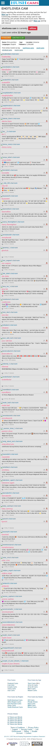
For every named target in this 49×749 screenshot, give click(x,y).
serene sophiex (8, 599)
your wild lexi (7, 341)
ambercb (5, 586)
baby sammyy (7, 509)
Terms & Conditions (18, 727)
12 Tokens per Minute (15, 717)
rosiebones (6, 302)
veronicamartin (7, 612)
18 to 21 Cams (33, 685)
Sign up (5, 14)
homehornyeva (8, 547)
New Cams (31, 704)
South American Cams (15, 707)
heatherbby (6, 57)
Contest (28, 733)
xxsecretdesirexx (8, 625)
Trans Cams (12, 689)
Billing (26, 731)
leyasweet (6, 199)
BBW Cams (32, 705)
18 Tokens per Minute (15, 719)
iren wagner (6, 263)
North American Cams (15, 700)
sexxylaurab (6, 237)
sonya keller (6, 160)
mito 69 (5, 186)
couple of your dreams (10, 664)
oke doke (5, 276)
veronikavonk (7, 418)
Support (15, 729)
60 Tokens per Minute (15, 722)
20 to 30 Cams (33, 687)
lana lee (5, 289)
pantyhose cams (28, 48)
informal (5, 367)
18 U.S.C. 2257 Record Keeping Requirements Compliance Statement (24, 736)
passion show (7, 431)
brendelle (5, 173)
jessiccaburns (7, 354)
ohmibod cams (7, 50)
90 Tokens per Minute (15, 724)
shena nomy (6, 147)
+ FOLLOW (6, 38)
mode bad (6, 405)
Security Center (26, 729)
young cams (19, 50)
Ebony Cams (32, 707)
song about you (8, 444)
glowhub (5, 250)
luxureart (5, 534)
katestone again (8, 483)
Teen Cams (32, 683)
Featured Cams (13, 683)
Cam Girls (11, 685)
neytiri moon (6, 638)
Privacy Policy (33, 727)
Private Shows (33, 702)
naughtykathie (7, 95)
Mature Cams (32, 690)
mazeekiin (6, 457)
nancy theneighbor (9, 224)
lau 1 (4, 134)
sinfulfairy (5, 470)
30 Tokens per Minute (15, 721)
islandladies (6, 69)
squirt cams (40, 48)
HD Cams (31, 700)
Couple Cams (12, 687)
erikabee (5, 328)
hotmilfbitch (6, 392)
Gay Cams (11, 690)
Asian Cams (12, 705)
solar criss (6, 560)
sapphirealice (7, 108)
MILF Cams (32, 689)
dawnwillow (6, 212)
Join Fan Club (17, 38)
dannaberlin (6, 496)
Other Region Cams (14, 702)
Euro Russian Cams (14, 704)
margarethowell (8, 651)
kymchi (4, 521)
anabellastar (6, 379)
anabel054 (6, 82)
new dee (5, 315)
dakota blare (7, 121)
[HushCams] (24, 5)
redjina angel (7, 573)
